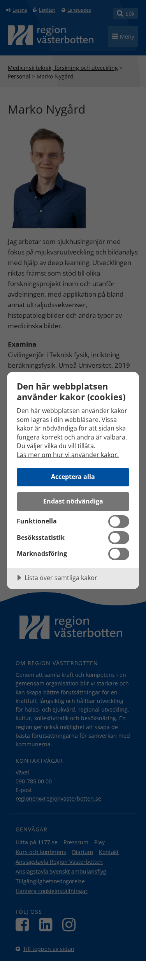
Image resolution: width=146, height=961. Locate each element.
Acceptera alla (73, 476)
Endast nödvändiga (73, 501)
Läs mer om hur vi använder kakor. (68, 454)
